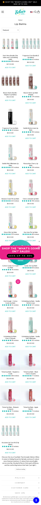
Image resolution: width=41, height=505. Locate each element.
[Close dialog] (39, 241)
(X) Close (20, 260)
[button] (6, 61)
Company (20, 483)
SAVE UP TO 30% (20, 256)
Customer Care (20, 488)
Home (20, 20)
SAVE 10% (20, 493)
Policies (20, 478)
